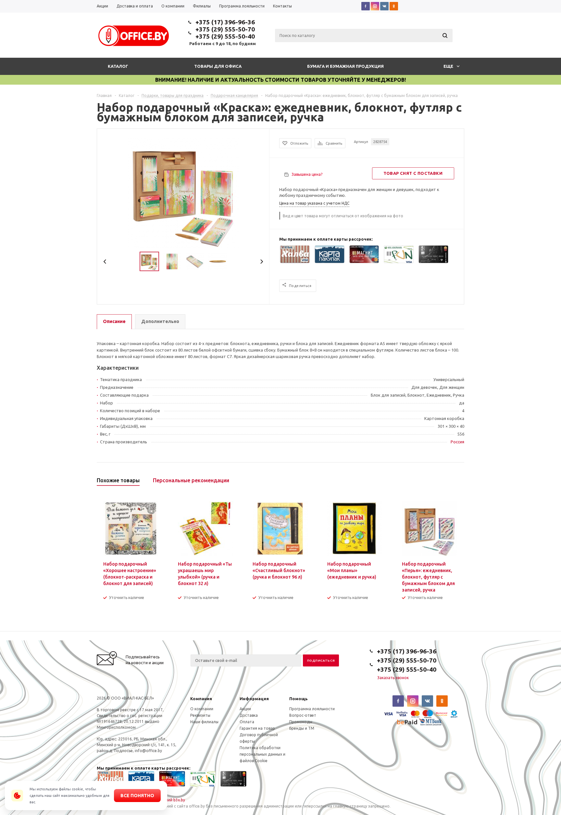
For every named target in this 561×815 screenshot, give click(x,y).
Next (261, 261)
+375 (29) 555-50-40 (225, 36)
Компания (201, 698)
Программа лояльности (312, 709)
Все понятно (137, 795)
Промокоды (300, 722)
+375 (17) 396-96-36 (225, 22)
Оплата (247, 722)
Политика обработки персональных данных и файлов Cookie (262, 754)
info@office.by (148, 751)
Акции (245, 709)
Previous (105, 261)
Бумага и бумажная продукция (345, 66)
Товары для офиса (218, 66)
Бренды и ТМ (301, 728)
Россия (457, 441)
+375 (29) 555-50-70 (225, 29)
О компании (201, 709)
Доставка (249, 715)
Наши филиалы (204, 722)
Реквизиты (200, 715)
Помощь (298, 698)
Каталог (118, 66)
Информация (254, 698)
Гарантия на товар (257, 728)
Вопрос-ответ (302, 715)
